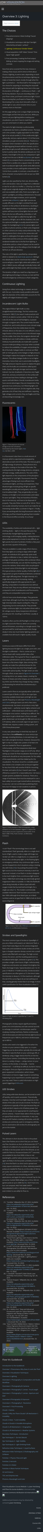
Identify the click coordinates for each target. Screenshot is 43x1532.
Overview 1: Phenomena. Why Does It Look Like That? (21, 1369)
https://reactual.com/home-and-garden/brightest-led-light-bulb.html (23, 1232)
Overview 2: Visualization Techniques (15, 1373)
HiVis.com (19, 1083)
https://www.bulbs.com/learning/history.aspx (23, 1261)
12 (33, 960)
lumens (29, 157)
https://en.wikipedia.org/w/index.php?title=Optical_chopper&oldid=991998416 (21, 1285)
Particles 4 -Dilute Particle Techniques (15, 1468)
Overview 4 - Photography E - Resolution (16, 1403)
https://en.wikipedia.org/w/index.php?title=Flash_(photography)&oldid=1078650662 (23, 1295)
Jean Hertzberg (15, 1503)
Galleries (38, 1518)
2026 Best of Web (35, 1513)
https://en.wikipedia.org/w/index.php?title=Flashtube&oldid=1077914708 (20, 1304)
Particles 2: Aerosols (9, 1461)
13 (4, 1163)
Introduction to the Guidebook (13, 1366)
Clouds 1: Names (8, 1410)
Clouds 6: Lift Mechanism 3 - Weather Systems (18, 1430)
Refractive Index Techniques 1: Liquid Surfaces (18, 1448)
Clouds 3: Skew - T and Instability (13, 1420)
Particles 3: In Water (9, 1465)
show (16, 23)
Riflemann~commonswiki (30, 926)
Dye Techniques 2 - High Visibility (14, 1441)
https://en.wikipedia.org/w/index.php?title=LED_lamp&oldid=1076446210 (20, 1268)
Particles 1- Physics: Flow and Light (14, 1458)
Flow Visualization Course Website (14, 1486)
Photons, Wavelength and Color (13, 1479)
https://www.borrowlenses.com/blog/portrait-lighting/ (23, 1253)
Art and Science (7, 1472)
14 (25, 1183)
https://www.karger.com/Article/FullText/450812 (23, 1321)
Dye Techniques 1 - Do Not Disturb (14, 1437)
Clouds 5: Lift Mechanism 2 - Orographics (16, 1427)
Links (39, 1528)
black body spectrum (25, 257)
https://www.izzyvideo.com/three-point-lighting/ (22, 1243)
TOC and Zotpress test (10, 1475)
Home (38, 1508)
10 (14, 868)
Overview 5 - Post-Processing (12, 1406)
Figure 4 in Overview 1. (32, 673)
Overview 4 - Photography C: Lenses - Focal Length (20, 1389)
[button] (2, 9)
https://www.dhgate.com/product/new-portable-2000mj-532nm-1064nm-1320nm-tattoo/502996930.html (23, 1336)
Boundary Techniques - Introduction (15, 1434)
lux (24, 157)
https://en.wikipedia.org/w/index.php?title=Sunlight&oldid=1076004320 (20, 1224)
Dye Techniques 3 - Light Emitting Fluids (16, 1444)
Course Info (36, 1523)
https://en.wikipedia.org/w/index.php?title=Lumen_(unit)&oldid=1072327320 (20, 1216)
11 (14, 890)
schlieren (15, 200)
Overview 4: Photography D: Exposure (15, 1399)
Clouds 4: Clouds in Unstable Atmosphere (17, 1423)
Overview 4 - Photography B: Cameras (15, 1386)
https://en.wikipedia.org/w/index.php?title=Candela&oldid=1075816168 (20, 1205)
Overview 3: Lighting (9, 1376)
